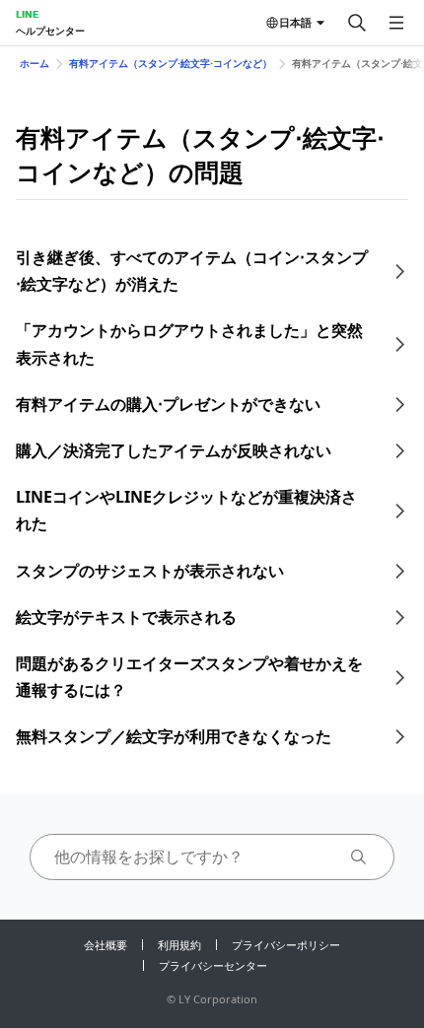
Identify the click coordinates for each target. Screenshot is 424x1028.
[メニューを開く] (396, 22)
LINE (27, 14)
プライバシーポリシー (286, 944)
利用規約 (179, 944)
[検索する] (357, 22)
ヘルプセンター (50, 30)
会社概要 (105, 944)
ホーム (34, 63)
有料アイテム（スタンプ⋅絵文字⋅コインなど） (170, 63)
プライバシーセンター (213, 965)
